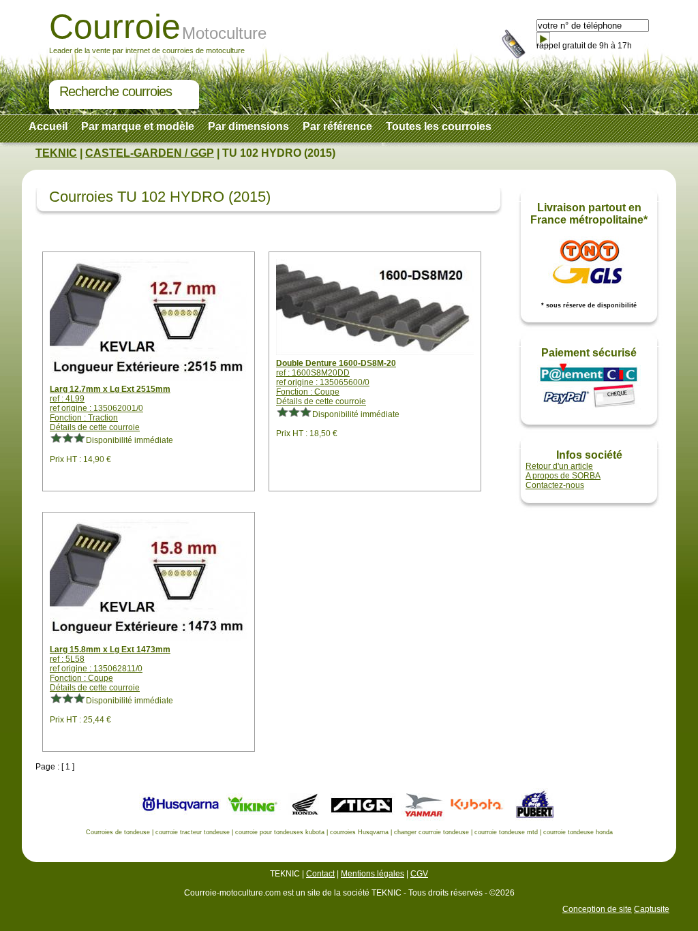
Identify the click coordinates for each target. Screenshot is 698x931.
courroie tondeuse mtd (506, 832)
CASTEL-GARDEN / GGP (149, 153)
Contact (320, 874)
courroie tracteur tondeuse (192, 832)
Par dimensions (248, 126)
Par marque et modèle (137, 126)
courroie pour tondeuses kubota (279, 832)
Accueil (48, 126)
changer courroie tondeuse (431, 832)
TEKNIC (56, 153)
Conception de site (597, 909)
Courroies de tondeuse (118, 832)
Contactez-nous (555, 485)
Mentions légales (372, 874)
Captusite (651, 909)
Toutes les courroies (438, 126)
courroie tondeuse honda (578, 832)
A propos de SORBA (563, 475)
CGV (419, 874)
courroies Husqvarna (359, 832)
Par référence (337, 126)
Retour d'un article (559, 466)
